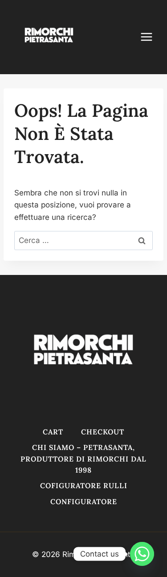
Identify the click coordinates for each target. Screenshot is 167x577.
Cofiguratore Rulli (83, 485)
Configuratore (83, 501)
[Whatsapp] (142, 554)
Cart (53, 431)
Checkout (102, 431)
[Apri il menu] (151, 37)
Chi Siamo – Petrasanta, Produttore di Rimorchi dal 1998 (83, 458)
